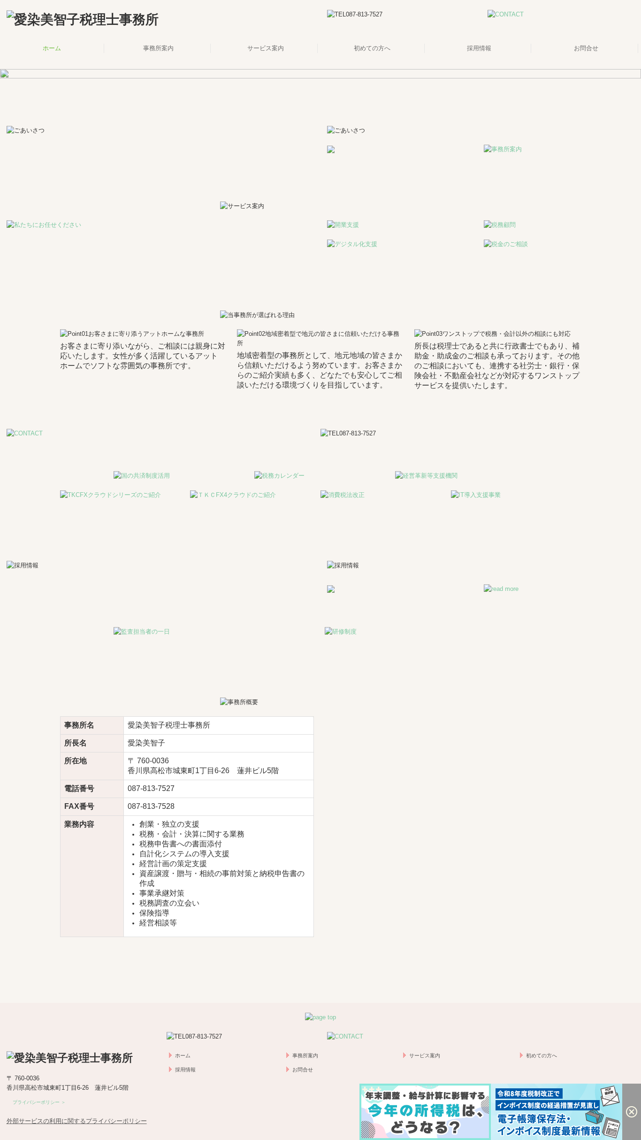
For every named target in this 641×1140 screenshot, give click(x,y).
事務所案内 (158, 48)
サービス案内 (265, 48)
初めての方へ (372, 48)
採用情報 (479, 48)
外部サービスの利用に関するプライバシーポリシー (77, 1120)
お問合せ (586, 48)
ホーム (52, 48)
